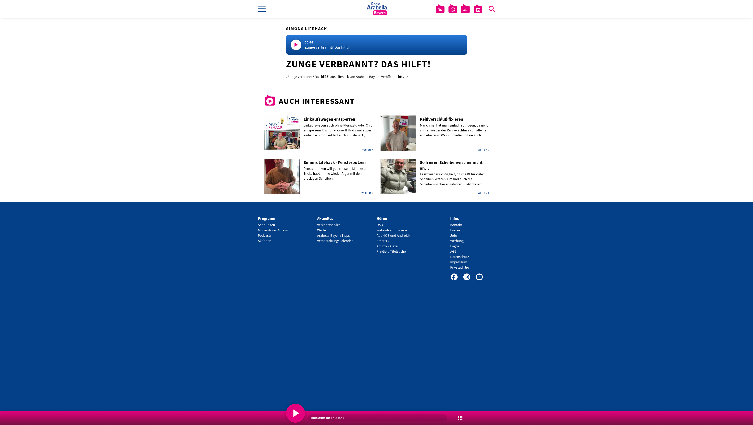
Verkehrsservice (328, 225)
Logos (454, 246)
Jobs (454, 235)
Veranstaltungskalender (335, 240)
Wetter (322, 230)
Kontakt (456, 225)
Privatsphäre (459, 267)
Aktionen (264, 240)
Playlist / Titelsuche (391, 251)
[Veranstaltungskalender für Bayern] (478, 9)
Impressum (458, 262)
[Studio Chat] (453, 9)
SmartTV (383, 240)
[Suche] (491, 8)
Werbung (457, 240)
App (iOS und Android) (393, 235)
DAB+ (381, 225)
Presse (455, 230)
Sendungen (266, 225)
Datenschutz (459, 256)
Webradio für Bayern (392, 230)
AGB (453, 251)
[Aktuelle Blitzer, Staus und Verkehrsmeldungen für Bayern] (465, 9)
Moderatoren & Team (273, 230)
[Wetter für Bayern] (440, 9)
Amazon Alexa (387, 246)
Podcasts (264, 235)
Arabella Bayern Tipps (333, 235)
